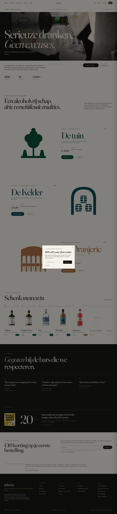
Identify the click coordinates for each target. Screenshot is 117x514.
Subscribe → (67, 262)
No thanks (47, 265)
